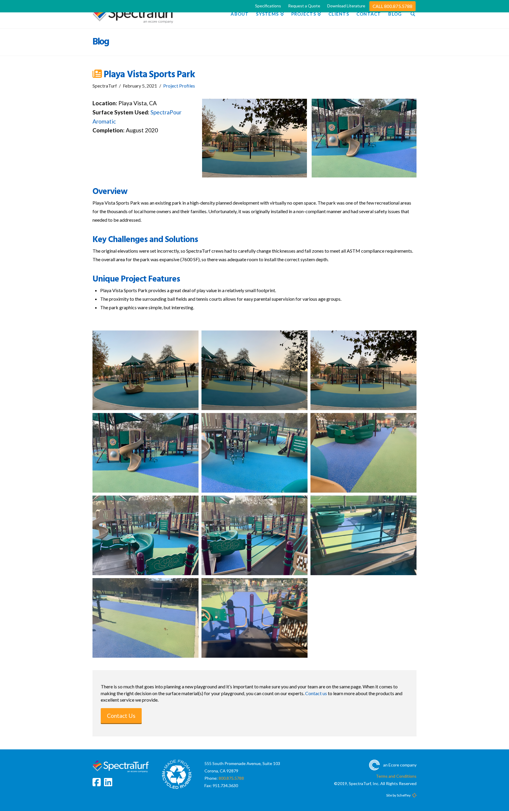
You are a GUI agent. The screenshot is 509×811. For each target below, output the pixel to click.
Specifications (268, 5)
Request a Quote (304, 5)
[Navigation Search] (411, 14)
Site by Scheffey (398, 795)
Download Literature (346, 5)
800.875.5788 (231, 778)
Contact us (316, 693)
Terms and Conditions (396, 776)
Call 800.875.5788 (392, 6)
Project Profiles (179, 85)
